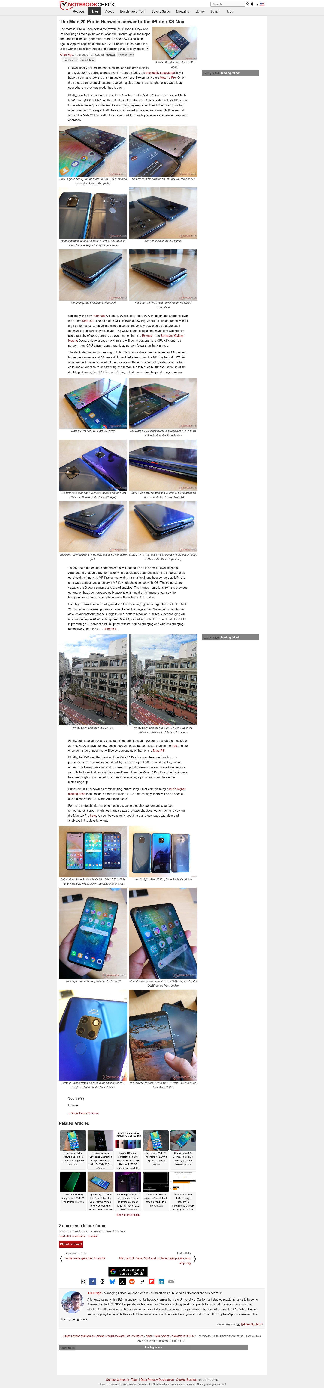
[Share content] (83, 1281)
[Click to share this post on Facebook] (92, 1281)
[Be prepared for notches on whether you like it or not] (163, 151)
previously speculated (160, 72)
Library (200, 11)
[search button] (248, 4)
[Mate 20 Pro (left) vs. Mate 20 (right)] (93, 403)
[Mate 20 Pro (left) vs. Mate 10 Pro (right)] (174, 43)
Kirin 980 (99, 315)
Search (215, 11)
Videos (109, 11)
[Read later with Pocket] (141, 1281)
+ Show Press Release (83, 1113)
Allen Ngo (66, 54)
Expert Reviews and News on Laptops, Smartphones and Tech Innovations (103, 1335)
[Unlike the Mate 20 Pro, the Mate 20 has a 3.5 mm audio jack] (93, 526)
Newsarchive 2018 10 (183, 1335)
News (94, 11)
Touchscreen (70, 60)
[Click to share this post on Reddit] (131, 1281)
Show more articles (128, 1214)
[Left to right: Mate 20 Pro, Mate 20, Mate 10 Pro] (163, 851)
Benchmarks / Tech (133, 11)
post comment (72, 1244)
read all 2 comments (72, 1236)
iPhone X (110, 629)
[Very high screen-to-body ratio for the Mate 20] (93, 933)
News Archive (161, 1335)
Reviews (79, 11)
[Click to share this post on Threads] (102, 1281)
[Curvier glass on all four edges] (163, 213)
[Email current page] (171, 1281)
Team (134, 1379)
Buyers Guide (161, 11)
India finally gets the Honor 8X (85, 1258)
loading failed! (211, 73)
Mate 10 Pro (168, 77)
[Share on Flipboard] (151, 1281)
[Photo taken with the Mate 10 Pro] (93, 679)
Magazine (182, 11)
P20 (175, 745)
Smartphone (87, 60)
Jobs (229, 11)
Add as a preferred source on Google (131, 1271)
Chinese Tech (126, 55)
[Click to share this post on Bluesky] (112, 1281)
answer (93, 1236)
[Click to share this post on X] (122, 1281)
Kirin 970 (88, 321)
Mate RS (159, 750)
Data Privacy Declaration (157, 1379)
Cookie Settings (186, 1379)
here (93, 815)
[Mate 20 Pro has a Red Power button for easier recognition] (163, 275)
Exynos (147, 335)
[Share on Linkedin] (161, 1281)
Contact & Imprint (117, 1379)
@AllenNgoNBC (251, 1324)
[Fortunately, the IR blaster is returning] (93, 275)
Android (110, 55)
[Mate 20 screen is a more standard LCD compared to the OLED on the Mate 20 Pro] (163, 933)
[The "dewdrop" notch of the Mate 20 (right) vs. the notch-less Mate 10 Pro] (163, 1035)
